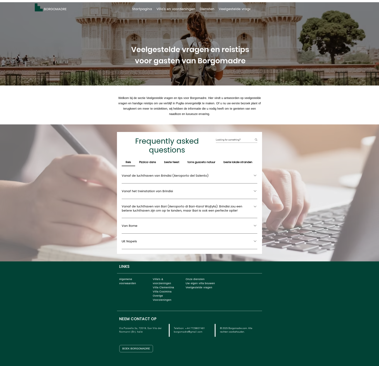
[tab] (128, 162)
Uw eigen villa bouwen (200, 283)
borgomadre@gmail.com (188, 331)
